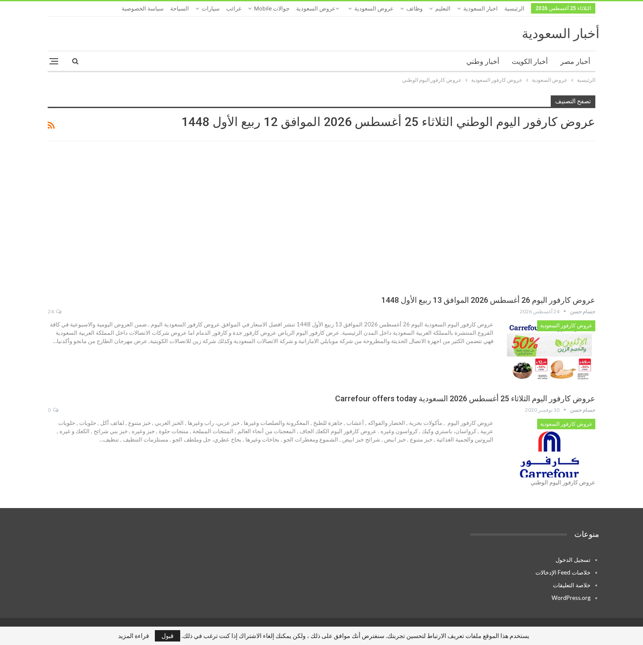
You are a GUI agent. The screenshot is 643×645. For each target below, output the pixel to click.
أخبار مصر (575, 61)
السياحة (179, 8)
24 (51, 311)
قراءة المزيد (133, 636)
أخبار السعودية (560, 33)
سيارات (211, 8)
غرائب (233, 8)
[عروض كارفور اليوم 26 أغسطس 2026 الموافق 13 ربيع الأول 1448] (549, 349)
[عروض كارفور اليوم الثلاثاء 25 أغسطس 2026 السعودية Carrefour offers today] (549, 448)
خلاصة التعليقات (572, 585)
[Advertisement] (321, 219)
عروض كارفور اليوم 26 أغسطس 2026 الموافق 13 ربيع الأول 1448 (488, 300)
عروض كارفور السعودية (566, 325)
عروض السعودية (374, 8)
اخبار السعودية (480, 8)
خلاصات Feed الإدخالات (563, 572)
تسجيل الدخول (573, 559)
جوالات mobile (272, 8)
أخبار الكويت (530, 61)
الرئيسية (514, 8)
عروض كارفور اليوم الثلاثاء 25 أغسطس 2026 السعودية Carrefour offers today (465, 398)
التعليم (443, 8)
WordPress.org (571, 597)
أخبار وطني (482, 61)
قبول (167, 635)
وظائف (414, 8)
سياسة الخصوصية (143, 8)
